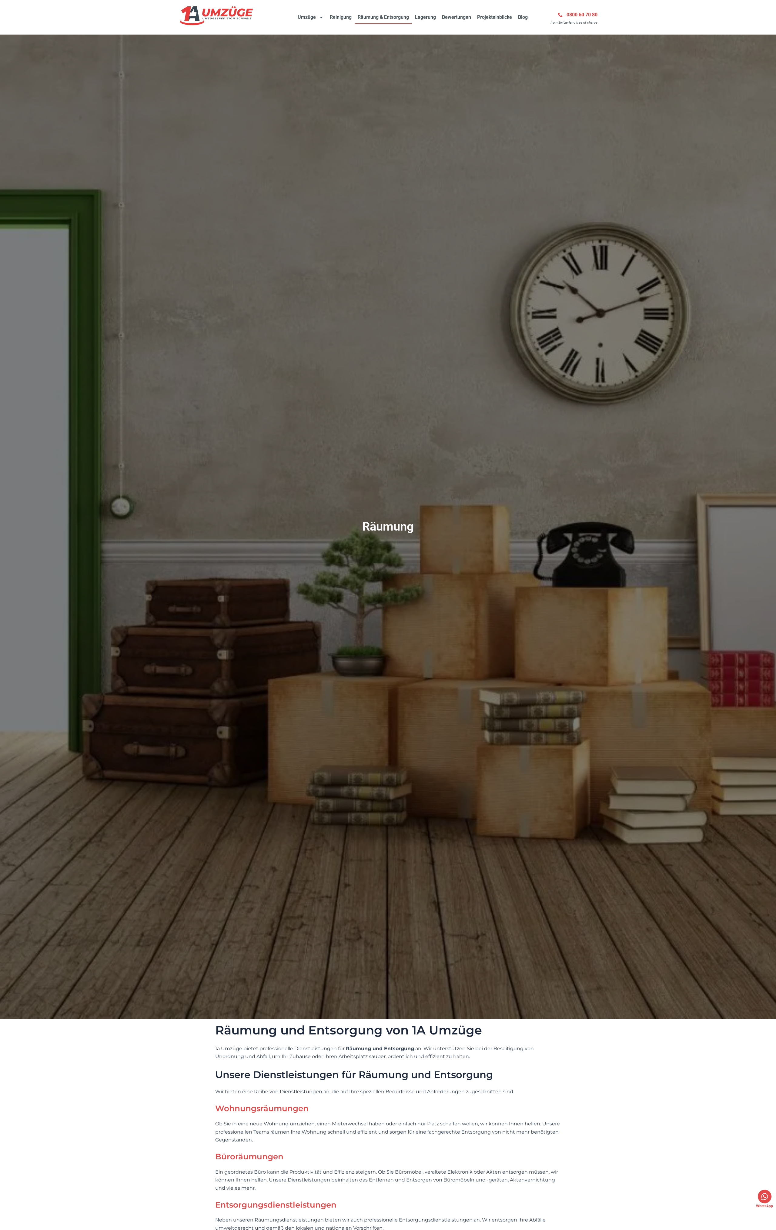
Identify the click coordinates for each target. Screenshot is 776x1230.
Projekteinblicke (494, 17)
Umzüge (307, 17)
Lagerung (425, 17)
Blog (523, 17)
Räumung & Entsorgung (383, 17)
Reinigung (341, 17)
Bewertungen (456, 17)
